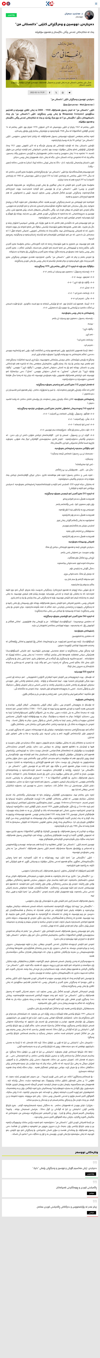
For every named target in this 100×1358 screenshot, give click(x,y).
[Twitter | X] (56, 92)
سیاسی (91, 1193)
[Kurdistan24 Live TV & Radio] (4, 4)
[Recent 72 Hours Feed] (8, 4)
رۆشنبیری (11, 15)
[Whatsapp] (63, 92)
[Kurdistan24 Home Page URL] (50, 3)
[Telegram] (69, 92)
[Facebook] (49, 92)
